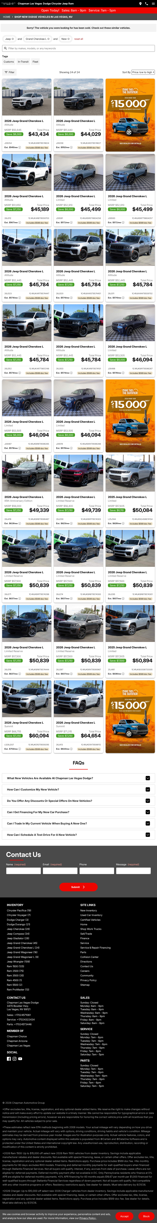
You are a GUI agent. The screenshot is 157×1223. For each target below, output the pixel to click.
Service (84, 943)
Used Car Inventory (91, 915)
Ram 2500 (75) (15, 970)
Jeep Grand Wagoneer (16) (22, 952)
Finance (84, 938)
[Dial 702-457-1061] (147, 3)
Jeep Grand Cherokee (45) (22, 943)
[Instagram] (14, 1058)
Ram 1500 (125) (15, 966)
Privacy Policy (88, 980)
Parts (83, 952)
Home (6, 16)
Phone (83, 864)
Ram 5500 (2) (14, 984)
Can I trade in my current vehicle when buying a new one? (47, 823)
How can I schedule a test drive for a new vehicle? (42, 834)
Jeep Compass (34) (18, 933)
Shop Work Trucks (90, 928)
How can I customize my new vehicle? (33, 789)
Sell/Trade (86, 933)
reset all (78, 38)
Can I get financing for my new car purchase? (38, 812)
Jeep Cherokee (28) (18, 928)
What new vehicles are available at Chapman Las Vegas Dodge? (50, 778)
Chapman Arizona (17, 1040)
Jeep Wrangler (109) (18, 961)
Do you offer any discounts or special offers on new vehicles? (49, 800)
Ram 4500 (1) (14, 980)
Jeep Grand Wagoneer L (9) (23, 956)
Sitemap (85, 984)
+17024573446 (23, 1024)
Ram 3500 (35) (15, 975)
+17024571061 (22, 1014)
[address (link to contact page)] (140, 3)
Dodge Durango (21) (18, 924)
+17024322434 (26, 1019)
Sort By (126, 72)
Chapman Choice (17, 1036)
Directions (86, 961)
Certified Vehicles (90, 919)
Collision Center (89, 956)
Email (52, 864)
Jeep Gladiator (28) (18, 938)
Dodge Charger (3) (18, 919)
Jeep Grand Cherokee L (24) (23, 947)
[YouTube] (20, 1058)
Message (127, 864)
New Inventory (88, 910)
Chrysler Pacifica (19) (19, 910)
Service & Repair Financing (95, 947)
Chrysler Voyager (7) (19, 915)
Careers (84, 970)
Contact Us (86, 966)
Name (16, 864)
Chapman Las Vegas (18, 1045)
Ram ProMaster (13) (18, 989)
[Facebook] (8, 1058)
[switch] (153, 3)
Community (87, 975)
